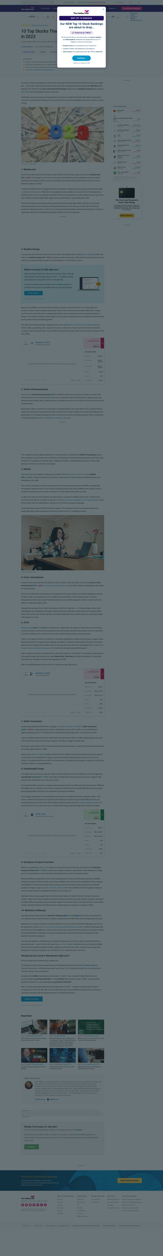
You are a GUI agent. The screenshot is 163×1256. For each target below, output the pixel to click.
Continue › (81, 58)
